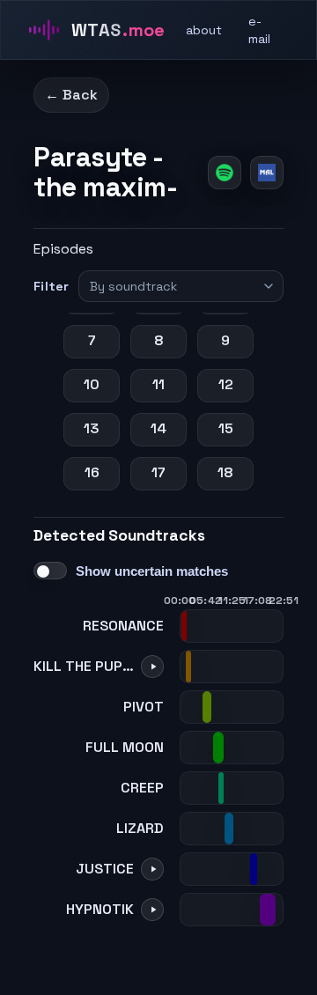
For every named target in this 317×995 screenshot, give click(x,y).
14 (158, 428)
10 (92, 384)
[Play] (152, 666)
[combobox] (173, 286)
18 (225, 472)
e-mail (259, 30)
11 (158, 384)
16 (92, 472)
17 (158, 472)
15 (225, 428)
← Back (71, 94)
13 (92, 428)
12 (225, 384)
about (204, 30)
